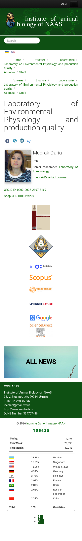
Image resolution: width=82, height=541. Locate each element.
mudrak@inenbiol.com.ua (50, 177)
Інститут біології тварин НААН (45, 423)
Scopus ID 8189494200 (19, 196)
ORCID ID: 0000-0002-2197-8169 (25, 190)
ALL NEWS (41, 361)
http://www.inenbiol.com (19, 409)
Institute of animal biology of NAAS (47, 21)
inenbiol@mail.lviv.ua (17, 405)
